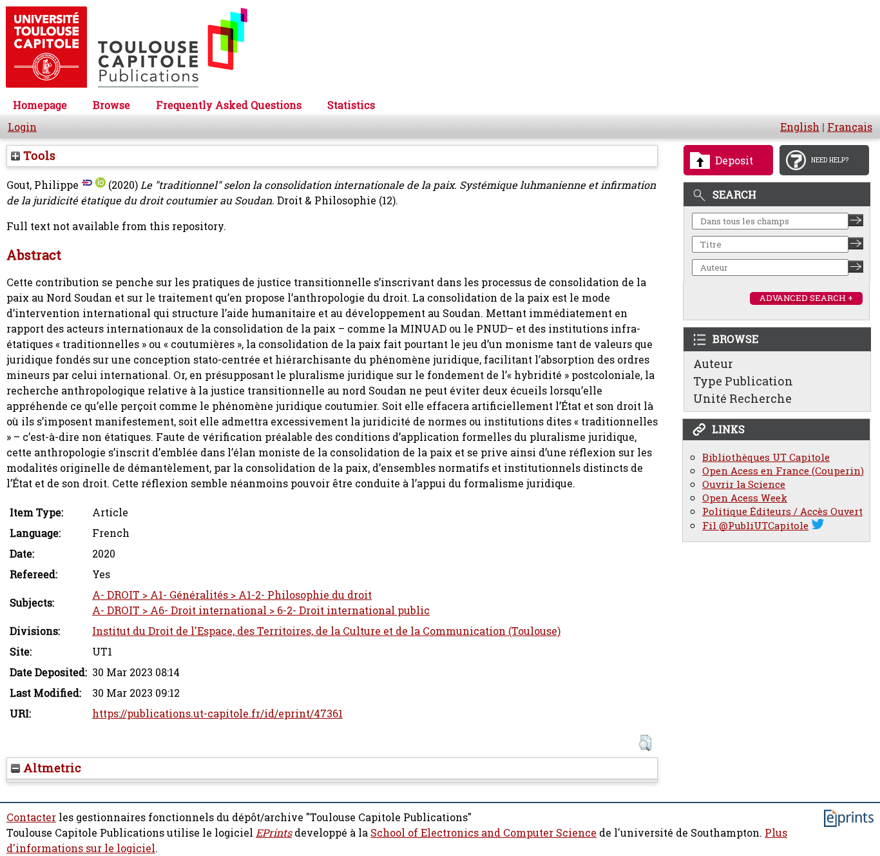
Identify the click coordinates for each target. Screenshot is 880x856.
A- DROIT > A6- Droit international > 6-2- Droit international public (261, 610)
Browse (111, 105)
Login (22, 127)
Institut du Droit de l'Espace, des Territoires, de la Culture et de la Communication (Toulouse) (326, 631)
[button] (645, 743)
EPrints (274, 833)
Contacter (31, 817)
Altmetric (50, 767)
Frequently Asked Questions (228, 105)
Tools (37, 155)
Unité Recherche (742, 398)
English (799, 127)
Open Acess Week (744, 498)
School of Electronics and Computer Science (483, 833)
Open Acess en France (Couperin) (783, 471)
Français (849, 127)
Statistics (351, 105)
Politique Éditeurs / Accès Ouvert (782, 511)
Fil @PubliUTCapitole (755, 525)
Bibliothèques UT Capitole (766, 457)
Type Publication (743, 381)
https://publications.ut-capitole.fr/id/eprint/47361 (217, 713)
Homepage (40, 105)
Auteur (713, 363)
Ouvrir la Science (743, 484)
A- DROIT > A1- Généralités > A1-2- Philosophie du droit (232, 595)
